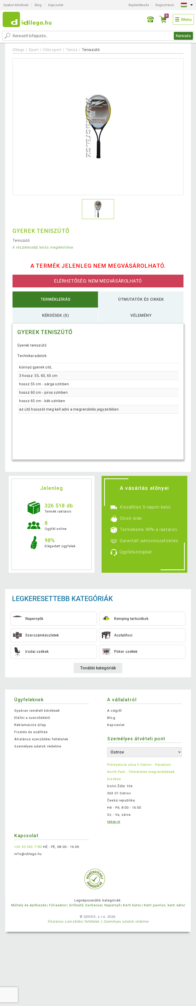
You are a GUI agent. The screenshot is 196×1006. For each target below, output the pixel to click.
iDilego (18, 50)
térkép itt (113, 822)
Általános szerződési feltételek (41, 739)
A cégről (114, 710)
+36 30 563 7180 (28, 847)
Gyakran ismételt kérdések (37, 710)
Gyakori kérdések (15, 5)
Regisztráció (164, 5)
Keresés (183, 35)
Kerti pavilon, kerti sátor (164, 905)
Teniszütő (91, 50)
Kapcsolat (55, 5)
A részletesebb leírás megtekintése (43, 247)
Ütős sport (52, 50)
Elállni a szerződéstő (32, 718)
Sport (34, 50)
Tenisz (72, 50)
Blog (38, 5)
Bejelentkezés (139, 5)
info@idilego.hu (28, 854)
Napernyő (112, 905)
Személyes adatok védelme (37, 746)
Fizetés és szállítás (31, 732)
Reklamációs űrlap (30, 725)
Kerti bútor (132, 905)
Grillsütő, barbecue (85, 905)
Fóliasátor (57, 905)
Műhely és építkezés (28, 905)
